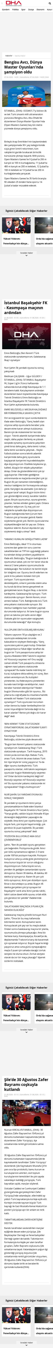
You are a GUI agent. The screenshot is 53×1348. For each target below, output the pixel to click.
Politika (15, 9)
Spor (23, 9)
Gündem (6, 9)
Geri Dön (8, 16)
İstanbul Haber (20, 56)
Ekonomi (40, 9)
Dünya (31, 9)
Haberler (8, 56)
